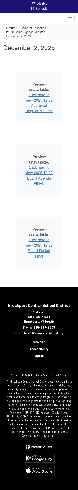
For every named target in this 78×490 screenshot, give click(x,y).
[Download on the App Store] (39, 470)
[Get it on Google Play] (39, 457)
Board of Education (33, 28)
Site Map (39, 342)
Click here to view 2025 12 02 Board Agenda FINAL (39, 175)
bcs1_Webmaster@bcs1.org (44, 333)
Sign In (39, 356)
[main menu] (70, 18)
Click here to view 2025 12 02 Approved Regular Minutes (39, 102)
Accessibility (39, 349)
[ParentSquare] (39, 447)
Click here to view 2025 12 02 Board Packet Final (39, 247)
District (10, 28)
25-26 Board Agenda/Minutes (25, 32)
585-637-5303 (44, 327)
